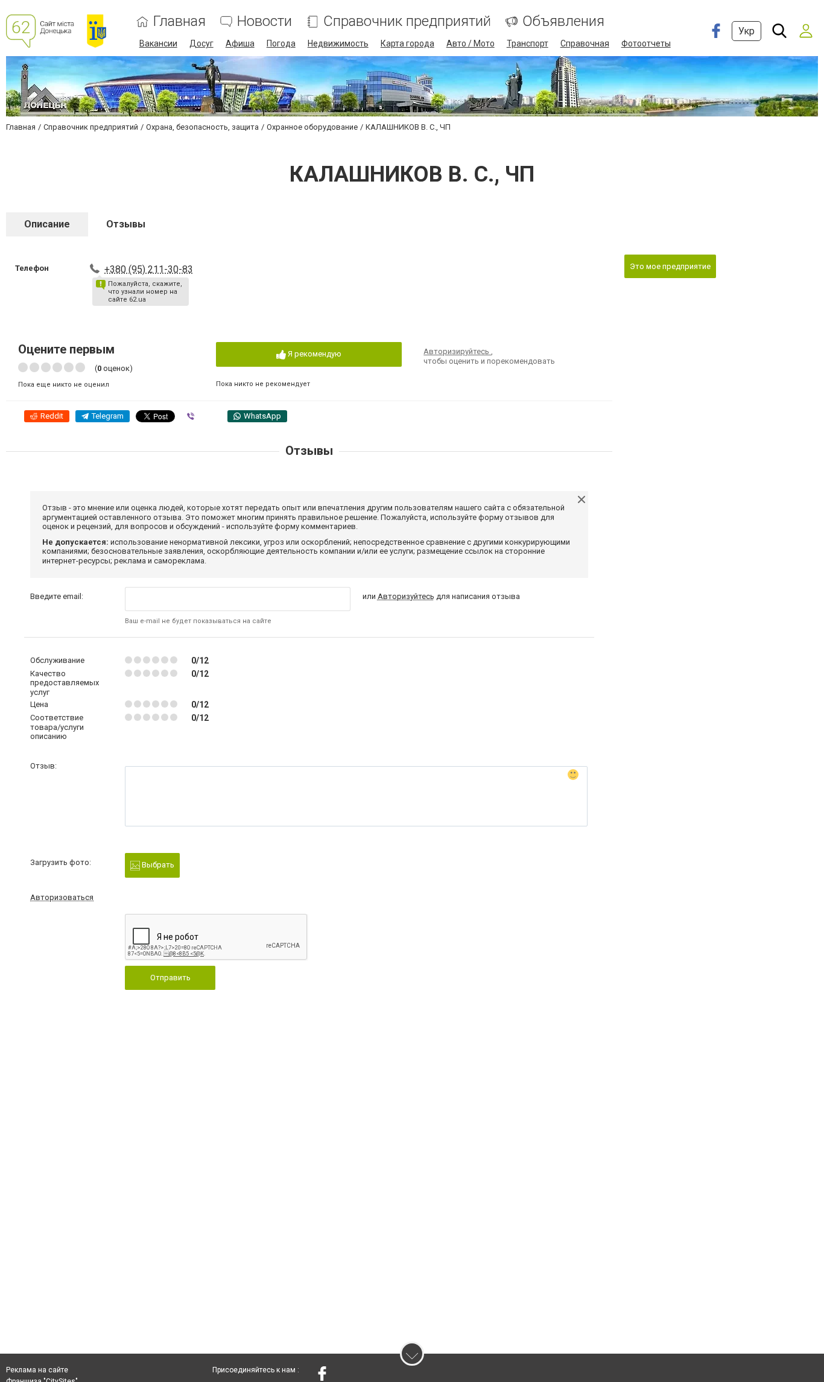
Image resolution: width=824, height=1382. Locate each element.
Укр (746, 31)
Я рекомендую (313, 353)
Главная (179, 21)
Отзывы (125, 224)
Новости (264, 21)
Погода (281, 43)
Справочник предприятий (407, 21)
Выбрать (157, 864)
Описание (47, 224)
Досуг (201, 43)
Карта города (407, 43)
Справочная (584, 43)
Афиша (240, 43)
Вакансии (158, 43)
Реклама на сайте (37, 1370)
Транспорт (527, 43)
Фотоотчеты (646, 43)
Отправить (170, 977)
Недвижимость (338, 43)
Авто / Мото (470, 43)
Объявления (563, 21)
